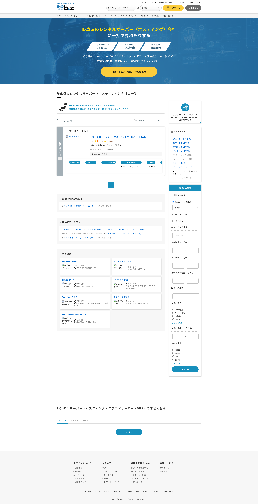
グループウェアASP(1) (132, 233)
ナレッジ (62, 420)
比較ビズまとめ (79, 482)
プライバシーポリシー (102, 491)
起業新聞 (163, 471)
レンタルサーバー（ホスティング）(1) (80, 237)
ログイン (171, 2)
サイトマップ (155, 491)
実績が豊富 (178, 309)
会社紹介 (86, 420)
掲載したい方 (195, 2)
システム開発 (107, 475)
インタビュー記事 (138, 475)
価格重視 (178, 316)
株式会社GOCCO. (70, 279)
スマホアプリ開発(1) (94, 229)
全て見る (129, 432)
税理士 (105, 468)
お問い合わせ (168, 491)
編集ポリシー (118, 491)
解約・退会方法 (142, 491)
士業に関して (136, 482)
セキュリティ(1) (112, 233)
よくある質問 (79, 478)
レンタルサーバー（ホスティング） (121, 8)
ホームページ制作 (109, 471)
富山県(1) (92, 206)
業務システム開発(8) (116, 229)
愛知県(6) (80, 206)
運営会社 (88, 491)
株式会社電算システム (124, 261)
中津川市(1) (179, 221)
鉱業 (176, 356)
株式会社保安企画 (122, 297)
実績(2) (97, 154)
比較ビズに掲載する (139, 468)
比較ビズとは (148, 2)
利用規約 (130, 491)
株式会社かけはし (70, 261)
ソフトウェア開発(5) (137, 229)
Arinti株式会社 (121, 279)
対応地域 (187, 202)
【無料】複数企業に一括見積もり (129, 71)
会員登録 (160, 2)
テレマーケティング (110, 482)
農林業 (177, 353)
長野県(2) (68, 206)
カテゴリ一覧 (79, 475)
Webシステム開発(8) (73, 229)
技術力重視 (178, 319)
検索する (185, 369)
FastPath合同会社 (70, 297)
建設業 (177, 359)
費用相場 (74, 420)
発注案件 (183, 2)
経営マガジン (165, 468)
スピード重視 (179, 313)
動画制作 (106, 478)
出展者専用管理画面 (139, 478)
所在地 (177, 202)
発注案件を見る (137, 471)
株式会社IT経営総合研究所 (74, 314)
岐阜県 (144, 8)
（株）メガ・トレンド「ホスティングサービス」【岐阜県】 (118, 136)
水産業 (177, 350)
